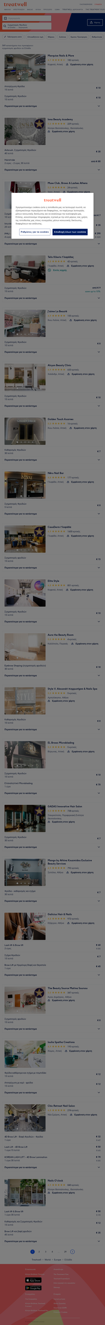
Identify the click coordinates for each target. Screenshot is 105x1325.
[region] (52, 216)
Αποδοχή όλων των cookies (70, 232)
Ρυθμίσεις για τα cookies (35, 232)
